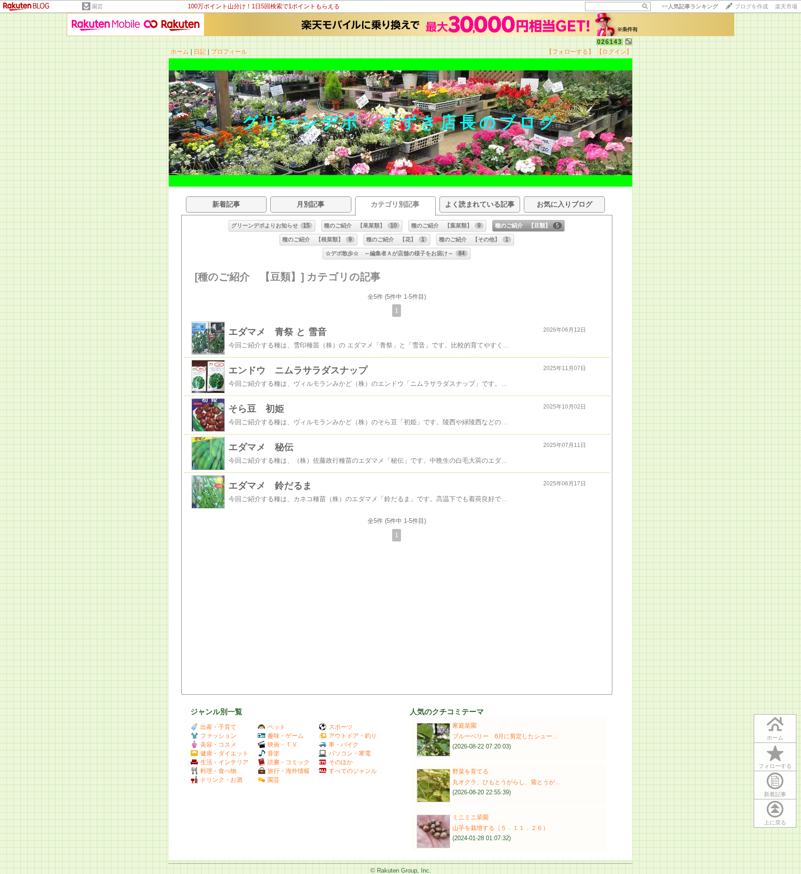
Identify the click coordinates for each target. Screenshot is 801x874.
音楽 (273, 753)
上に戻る (775, 822)
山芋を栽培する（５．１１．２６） (500, 827)
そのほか (341, 762)
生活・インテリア (224, 762)
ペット (276, 726)
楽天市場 (786, 6)
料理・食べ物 (218, 770)
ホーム (180, 51)
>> (689, 6)
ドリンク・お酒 (221, 779)
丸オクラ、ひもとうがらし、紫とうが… (506, 782)
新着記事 (775, 794)
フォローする (775, 766)
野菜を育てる (470, 771)
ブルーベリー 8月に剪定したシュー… (505, 736)
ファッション (218, 735)
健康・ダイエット (224, 753)
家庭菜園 (464, 725)
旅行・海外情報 (288, 770)
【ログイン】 (614, 51)
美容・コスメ (218, 744)
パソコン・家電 (350, 753)
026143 (609, 41)
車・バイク (344, 744)
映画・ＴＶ (282, 744)
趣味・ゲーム (285, 735)
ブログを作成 (751, 6)
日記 (200, 51)
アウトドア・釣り (353, 735)
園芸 (97, 6)
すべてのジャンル (353, 770)
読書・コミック (288, 762)
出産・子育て (218, 726)
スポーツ (341, 726)
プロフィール (229, 51)
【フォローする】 (570, 51)
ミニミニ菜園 (470, 817)
